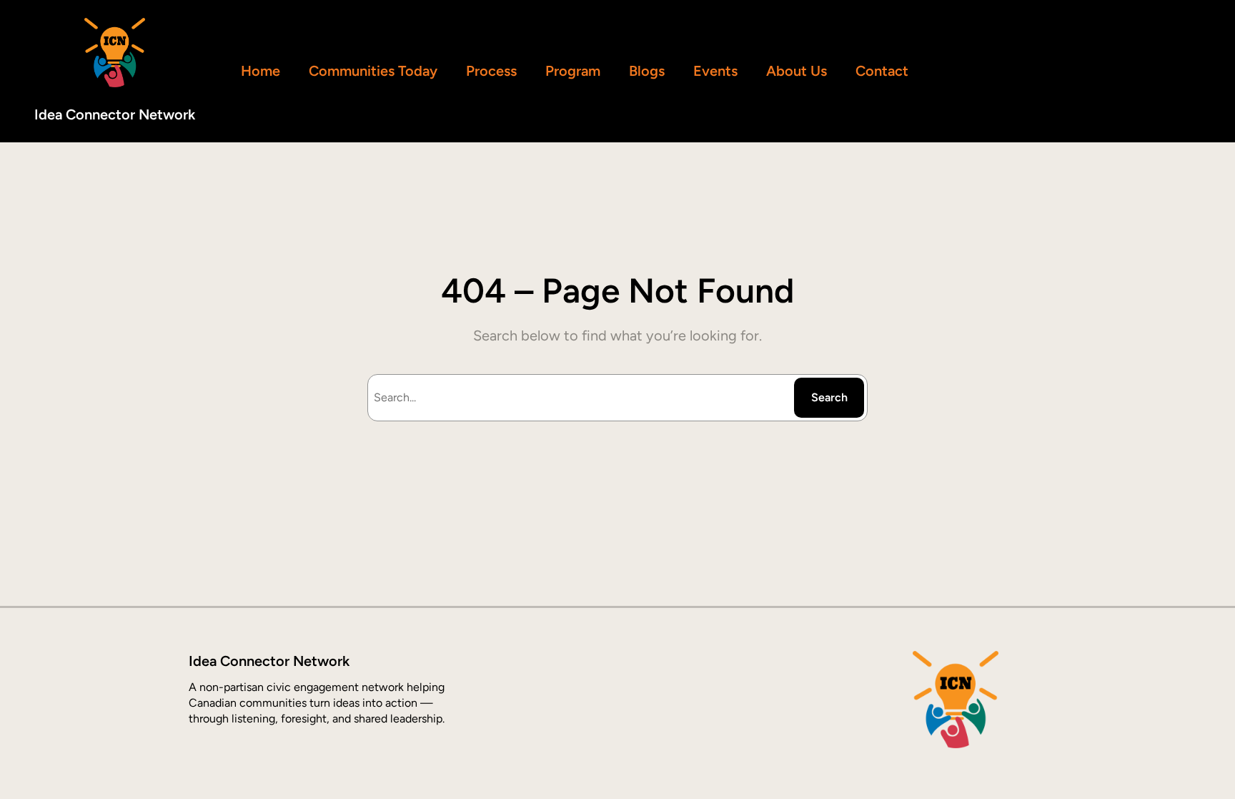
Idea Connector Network (114, 114)
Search (829, 397)
